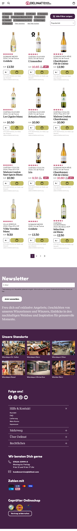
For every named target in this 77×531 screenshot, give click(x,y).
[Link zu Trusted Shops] (11, 507)
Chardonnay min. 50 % (23, 20)
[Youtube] (26, 397)
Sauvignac (8, 23)
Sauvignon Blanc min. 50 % (22, 17)
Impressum (14, 424)
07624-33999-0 (20, 462)
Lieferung (14, 418)
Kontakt (13, 413)
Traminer (8, 20)
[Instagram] (15, 397)
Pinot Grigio (40, 20)
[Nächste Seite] (40, 256)
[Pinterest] (21, 397)
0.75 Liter (31, 14)
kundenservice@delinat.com (26, 472)
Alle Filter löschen (33, 23)
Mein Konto (14, 421)
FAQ (11, 416)
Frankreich (20, 14)
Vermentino (40, 17)
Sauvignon (43, 14)
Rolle (6, 17)
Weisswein (8, 14)
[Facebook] (10, 397)
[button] (4, 3)
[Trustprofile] (24, 507)
